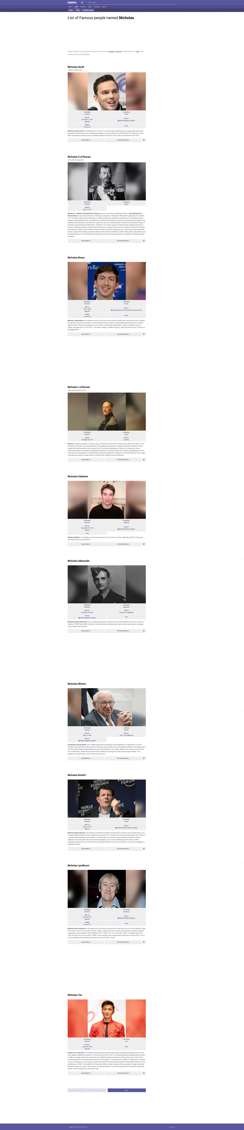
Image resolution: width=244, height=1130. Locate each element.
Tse (126, 1041)
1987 (126, 612)
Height (104, 6)
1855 (91, 439)
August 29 (85, 1046)
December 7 (85, 119)
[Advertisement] (122, 33)
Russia (126, 204)
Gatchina (126, 439)
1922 (91, 612)
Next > (127, 1090)
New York (131, 310)
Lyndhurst (126, 911)
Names (76, 6)
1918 (89, 209)
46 (88, 1048)
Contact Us (172, 1127)
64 (132, 612)
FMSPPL (72, 2)
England (111, 51)
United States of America (120, 310)
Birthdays (83, 6)
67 (88, 829)
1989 (91, 119)
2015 (125, 735)
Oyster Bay (138, 310)
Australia (118, 51)
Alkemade (126, 607)
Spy (126, 617)
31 (88, 530)
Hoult (126, 114)
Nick (137, 51)
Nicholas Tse (75, 995)
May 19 (85, 735)
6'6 (90, 316)
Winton (126, 730)
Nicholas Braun (76, 257)
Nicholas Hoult (76, 67)
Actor (126, 126)
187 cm (86, 924)
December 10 (85, 612)
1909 (89, 735)
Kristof (126, 821)
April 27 (85, 826)
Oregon (135, 828)
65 (88, 919)
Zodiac (90, 6)
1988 (89, 309)
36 (88, 121)
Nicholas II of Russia (79, 156)
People (70, 6)
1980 (90, 1046)
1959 (89, 826)
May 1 (85, 309)
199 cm (86, 316)
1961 (89, 917)
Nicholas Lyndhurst (78, 865)
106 (132, 735)
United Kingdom (124, 120)
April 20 (85, 917)
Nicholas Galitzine (78, 476)
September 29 (85, 528)
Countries (97, 6)
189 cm (86, 127)
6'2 (90, 127)
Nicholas (87, 114)
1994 (91, 528)
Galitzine (126, 522)
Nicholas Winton (77, 683)
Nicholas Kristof (77, 775)
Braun (126, 304)
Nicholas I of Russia (79, 387)
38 (88, 311)
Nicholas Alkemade (78, 560)
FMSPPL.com (84, 1127)
